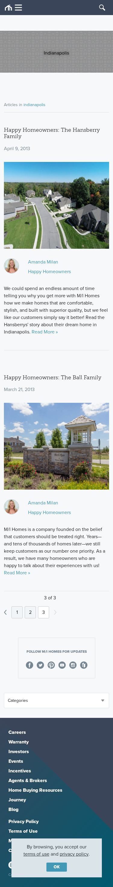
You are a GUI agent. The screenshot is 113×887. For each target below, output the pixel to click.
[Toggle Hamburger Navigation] (13, 7)
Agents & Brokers (27, 780)
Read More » (45, 331)
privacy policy (74, 854)
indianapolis (35, 105)
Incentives (19, 770)
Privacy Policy (23, 821)
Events (15, 761)
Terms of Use (23, 831)
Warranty (18, 741)
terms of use (36, 854)
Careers (17, 732)
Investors (18, 751)
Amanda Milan (43, 261)
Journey (17, 799)
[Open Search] (102, 7)
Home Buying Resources (35, 790)
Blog (13, 809)
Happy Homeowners (49, 271)
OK (57, 867)
